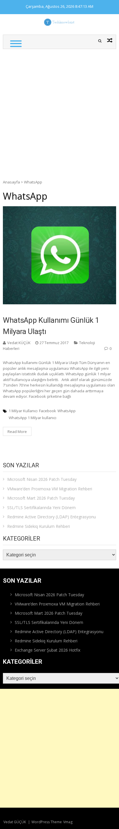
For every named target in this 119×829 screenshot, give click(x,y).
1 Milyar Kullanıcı (23, 410)
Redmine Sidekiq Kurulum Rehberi (38, 526)
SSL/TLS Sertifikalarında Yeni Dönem (41, 507)
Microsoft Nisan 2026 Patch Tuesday (42, 479)
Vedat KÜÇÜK (19, 342)
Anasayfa (11, 182)
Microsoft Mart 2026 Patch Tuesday (41, 498)
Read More (17, 431)
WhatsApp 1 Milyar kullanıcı (32, 417)
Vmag (67, 821)
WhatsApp (66, 410)
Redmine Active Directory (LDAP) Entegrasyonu (51, 516)
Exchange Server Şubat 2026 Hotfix (47, 650)
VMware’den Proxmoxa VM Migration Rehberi (49, 489)
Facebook (47, 410)
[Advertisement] (59, 111)
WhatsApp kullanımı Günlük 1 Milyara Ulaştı (51, 326)
